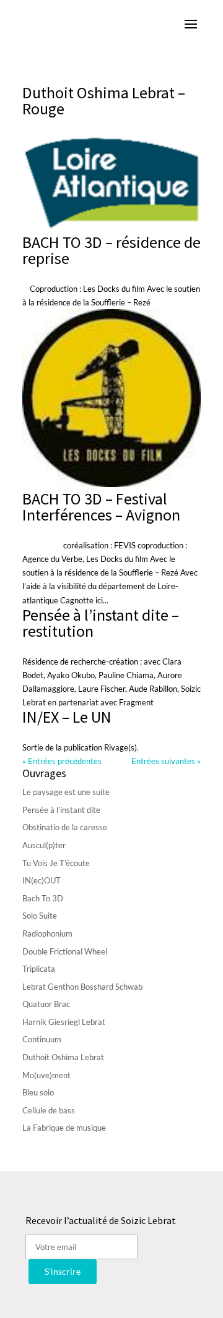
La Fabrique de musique (64, 1128)
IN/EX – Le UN (67, 717)
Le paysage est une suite (66, 792)
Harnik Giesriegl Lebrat (63, 1022)
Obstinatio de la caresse (64, 827)
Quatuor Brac (46, 1004)
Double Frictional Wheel (64, 951)
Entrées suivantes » (166, 761)
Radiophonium (47, 933)
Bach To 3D (42, 898)
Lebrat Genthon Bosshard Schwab (82, 987)
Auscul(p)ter (44, 845)
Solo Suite (39, 915)
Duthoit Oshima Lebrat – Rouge (103, 100)
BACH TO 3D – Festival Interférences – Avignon (101, 506)
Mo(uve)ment (46, 1075)
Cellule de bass (48, 1110)
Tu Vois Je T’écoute (56, 863)
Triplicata (38, 969)
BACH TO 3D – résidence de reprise (111, 250)
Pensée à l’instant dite (61, 810)
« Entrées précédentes (62, 761)
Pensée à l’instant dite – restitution (100, 623)
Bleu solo (38, 1092)
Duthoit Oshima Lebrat (63, 1057)
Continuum (41, 1039)
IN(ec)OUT (41, 880)
